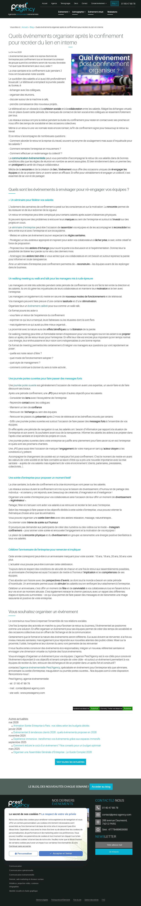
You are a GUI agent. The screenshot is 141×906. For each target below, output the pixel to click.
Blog (113, 3)
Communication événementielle (21, 875)
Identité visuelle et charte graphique (23, 891)
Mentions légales (42, 900)
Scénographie (78, 12)
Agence (54, 3)
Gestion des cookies (91, 900)
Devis (76, 3)
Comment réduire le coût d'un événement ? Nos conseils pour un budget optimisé (57, 745)
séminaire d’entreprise (24, 227)
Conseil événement (98, 3)
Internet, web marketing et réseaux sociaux (26, 879)
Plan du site (77, 900)
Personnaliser (24, 853)
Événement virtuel (95, 12)
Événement (63, 12)
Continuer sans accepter (20, 846)
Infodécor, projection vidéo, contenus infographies (24, 885)
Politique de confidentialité (60, 900)
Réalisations (112, 12)
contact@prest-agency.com (116, 814)
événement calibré (38, 306)
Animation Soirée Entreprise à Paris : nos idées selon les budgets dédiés (51, 725)
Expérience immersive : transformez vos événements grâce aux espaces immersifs (56, 739)
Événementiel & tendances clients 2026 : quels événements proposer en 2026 (55, 732)
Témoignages (65, 3)
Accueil (44, 3)
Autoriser (127, 708)
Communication (15, 866)
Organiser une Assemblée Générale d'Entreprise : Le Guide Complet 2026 (52, 752)
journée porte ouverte (24, 385)
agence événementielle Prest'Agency (40, 667)
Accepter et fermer (62, 853)
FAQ (103, 900)
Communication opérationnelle (21, 870)
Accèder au (101, 786)
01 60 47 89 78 (128, 3)
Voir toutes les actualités (70, 762)
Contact (84, 3)
